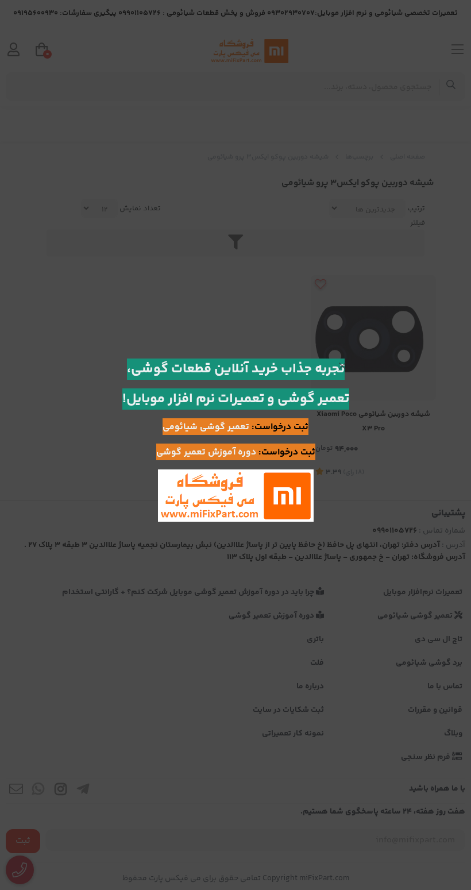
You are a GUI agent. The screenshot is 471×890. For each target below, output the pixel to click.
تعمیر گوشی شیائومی (206, 427)
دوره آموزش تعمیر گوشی (206, 452)
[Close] (342, 366)
